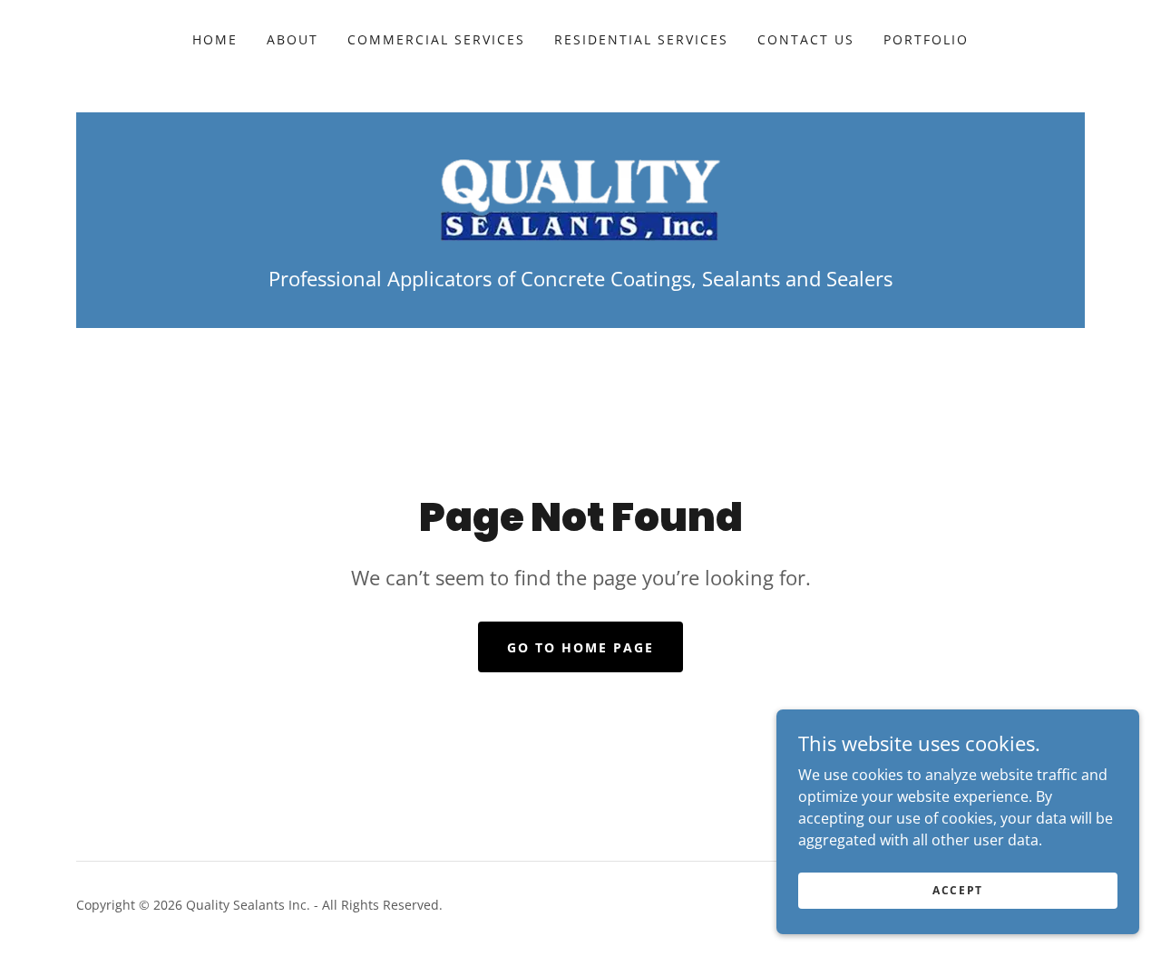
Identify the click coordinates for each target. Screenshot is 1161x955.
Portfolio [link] (926, 39)
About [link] (292, 39)
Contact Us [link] (805, 39)
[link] (580, 198)
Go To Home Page (580, 647)
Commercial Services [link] (436, 39)
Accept (957, 890)
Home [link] (215, 39)
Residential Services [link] (641, 39)
